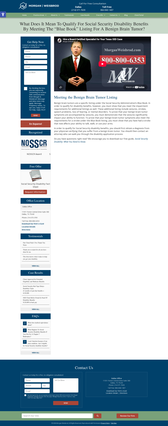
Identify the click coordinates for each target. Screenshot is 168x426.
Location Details (28, 227)
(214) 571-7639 (78, 10)
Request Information (35, 192)
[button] (3, 14)
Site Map (114, 423)
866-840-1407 (106, 10)
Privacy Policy (105, 423)
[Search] (97, 415)
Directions (26, 230)
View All (35, 266)
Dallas (78, 6)
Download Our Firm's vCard (33, 224)
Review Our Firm (127, 416)
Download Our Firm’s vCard (116, 391)
